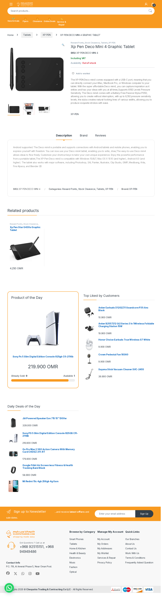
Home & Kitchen (77, 548)
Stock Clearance (92, 43)
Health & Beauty (77, 553)
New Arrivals (13, 21)
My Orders (102, 544)
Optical (73, 571)
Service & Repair (61, 23)
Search (150, 11)
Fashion (73, 567)
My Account (103, 539)
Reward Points (77, 43)
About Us (130, 544)
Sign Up (144, 513)
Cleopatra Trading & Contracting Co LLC (48, 589)
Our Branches (132, 539)
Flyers (25, 21)
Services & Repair (106, 557)
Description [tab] (64, 135)
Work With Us (132, 553)
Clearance (37, 21)
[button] (63, 45)
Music (72, 562)
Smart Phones (76, 539)
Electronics (75, 557)
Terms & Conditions (135, 557)
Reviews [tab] (100, 135)
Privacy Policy (104, 562)
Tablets (27, 34)
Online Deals (49, 21)
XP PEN (46, 34)
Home (10, 34)
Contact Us (131, 548)
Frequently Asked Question (139, 562)
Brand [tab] (83, 135)
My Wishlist (103, 553)
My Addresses (104, 548)
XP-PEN (75, 114)
